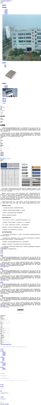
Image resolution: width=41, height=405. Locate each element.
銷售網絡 (6, 12)
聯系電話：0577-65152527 (7, 158)
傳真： (1, 331)
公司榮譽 (6, 10)
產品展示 (4, 62)
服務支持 (4, 98)
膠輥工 (3, 360)
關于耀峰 (4, 7)
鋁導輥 (1, 255)
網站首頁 (4, 5)
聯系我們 (4, 101)
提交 (1, 343)
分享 (1, 158)
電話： (1, 329)
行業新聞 (6, 86)
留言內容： (2, 318)
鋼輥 (3, 359)
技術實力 (6, 11)
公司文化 (6, 13)
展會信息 (6, 87)
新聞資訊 (4, 83)
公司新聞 (6, 85)
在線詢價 (2, 155)
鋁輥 (5, 64)
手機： (1, 327)
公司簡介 (6, 9)
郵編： (1, 341)
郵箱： (1, 333)
